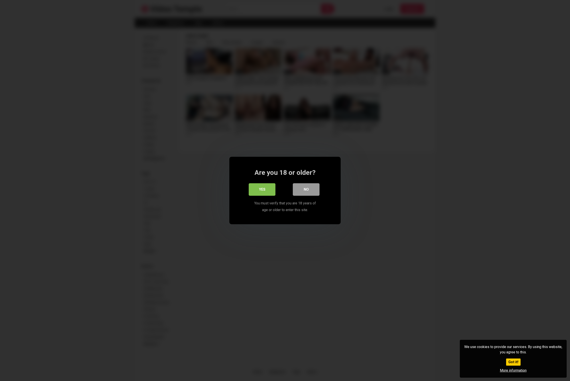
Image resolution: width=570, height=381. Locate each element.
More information (513, 370)
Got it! (513, 362)
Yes (262, 189)
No (306, 189)
